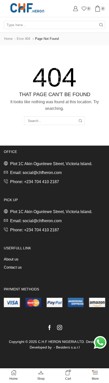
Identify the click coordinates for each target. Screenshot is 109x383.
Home (8, 39)
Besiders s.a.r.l (68, 347)
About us (11, 259)
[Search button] (101, 25)
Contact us (13, 267)
